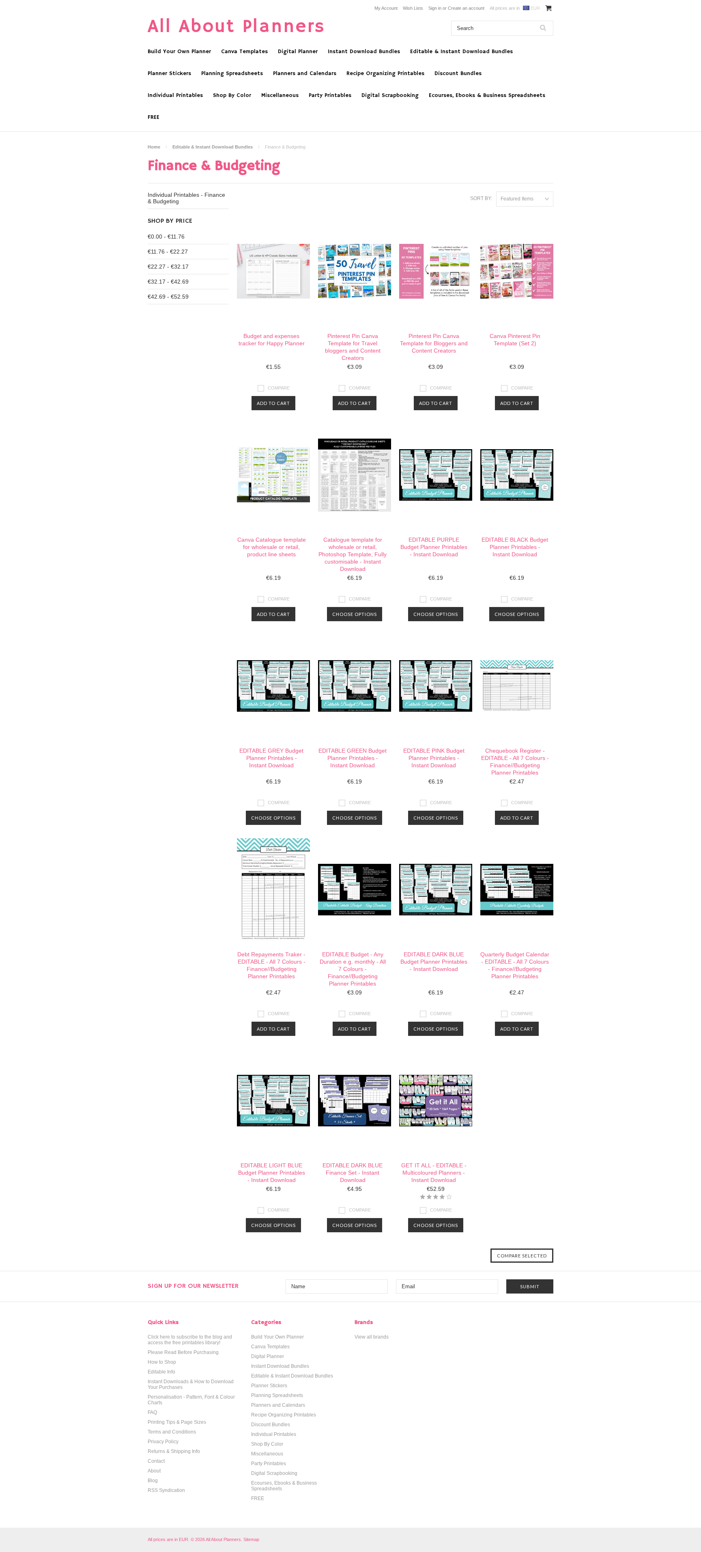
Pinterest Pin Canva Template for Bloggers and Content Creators (434, 343)
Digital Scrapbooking (390, 95)
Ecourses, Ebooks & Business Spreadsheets (487, 95)
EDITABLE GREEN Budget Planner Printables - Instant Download (352, 757)
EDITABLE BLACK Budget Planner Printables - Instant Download (515, 547)
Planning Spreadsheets (232, 73)
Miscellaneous (280, 95)
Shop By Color (232, 95)
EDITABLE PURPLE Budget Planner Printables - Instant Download (433, 547)
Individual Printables (175, 95)
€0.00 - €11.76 (166, 236)
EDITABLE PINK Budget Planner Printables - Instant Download (433, 757)
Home (154, 146)
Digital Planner (298, 51)
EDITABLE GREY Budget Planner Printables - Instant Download (271, 757)
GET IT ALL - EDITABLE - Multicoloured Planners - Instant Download (434, 1172)
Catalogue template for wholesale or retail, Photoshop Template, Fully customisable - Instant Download (352, 554)
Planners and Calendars (304, 73)
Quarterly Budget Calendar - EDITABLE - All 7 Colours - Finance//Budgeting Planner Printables (514, 965)
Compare (279, 387)
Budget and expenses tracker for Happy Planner (272, 340)
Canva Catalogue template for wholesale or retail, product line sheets (271, 547)
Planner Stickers (169, 73)
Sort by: (481, 198)
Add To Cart (273, 403)
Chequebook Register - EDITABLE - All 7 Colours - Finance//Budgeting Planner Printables (515, 761)
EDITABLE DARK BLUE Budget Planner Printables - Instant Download (433, 961)
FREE (153, 117)
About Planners (236, 27)
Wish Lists (413, 8)
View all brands (372, 1337)
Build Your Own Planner (179, 51)
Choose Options (354, 614)
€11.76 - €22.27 (168, 251)
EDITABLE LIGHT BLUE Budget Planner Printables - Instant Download (271, 1172)
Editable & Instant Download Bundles (461, 51)
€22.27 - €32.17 (168, 266)
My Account (386, 8)
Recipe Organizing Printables (385, 73)
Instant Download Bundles (364, 51)
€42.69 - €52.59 (168, 296)
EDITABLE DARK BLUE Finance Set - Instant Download (353, 1172)
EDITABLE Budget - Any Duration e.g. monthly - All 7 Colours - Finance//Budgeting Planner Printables (353, 969)
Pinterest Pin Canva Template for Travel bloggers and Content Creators (353, 347)
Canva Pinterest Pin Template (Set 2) (515, 340)
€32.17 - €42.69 (168, 281)
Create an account (466, 8)
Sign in (434, 8)
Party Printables (330, 95)
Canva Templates (244, 51)
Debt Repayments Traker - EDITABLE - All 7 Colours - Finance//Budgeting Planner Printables (271, 965)
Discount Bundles (458, 73)
